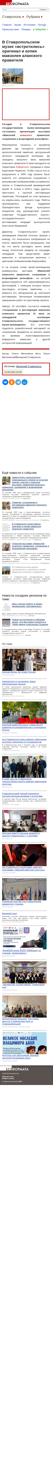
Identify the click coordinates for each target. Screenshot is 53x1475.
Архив (17, 24)
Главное (7, 24)
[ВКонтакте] (5, 382)
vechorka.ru (10, 86)
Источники (29, 24)
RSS (20, 1081)
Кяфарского (22, 167)
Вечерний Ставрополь (29, 366)
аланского (26, 135)
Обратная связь (8, 1077)
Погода (42, 24)
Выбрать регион (8, 1078)
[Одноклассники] (12, 382)
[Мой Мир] (24, 382)
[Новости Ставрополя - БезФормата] (15, 3)
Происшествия (10, 29)
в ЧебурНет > (40, 29)
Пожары (26, 29)
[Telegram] (18, 382)
